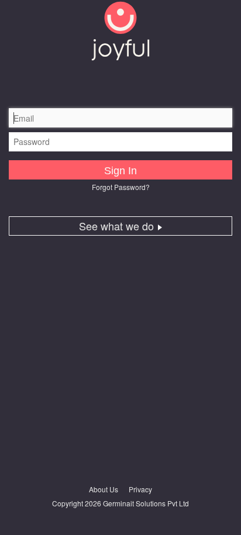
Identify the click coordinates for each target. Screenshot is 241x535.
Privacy (140, 489)
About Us (103, 489)
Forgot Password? (121, 187)
